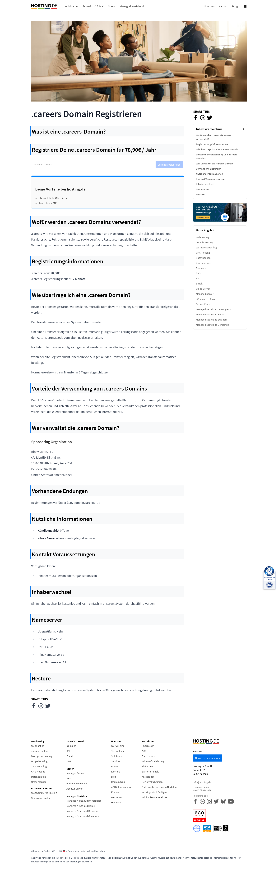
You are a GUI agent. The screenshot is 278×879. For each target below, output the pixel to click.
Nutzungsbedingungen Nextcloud (160, 787)
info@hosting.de (202, 782)
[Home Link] (44, 6)
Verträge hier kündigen (154, 792)
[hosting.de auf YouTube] (224, 801)
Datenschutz (148, 756)
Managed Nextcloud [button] (132, 6)
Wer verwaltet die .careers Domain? (215, 163)
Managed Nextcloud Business (211, 319)
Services (115, 761)
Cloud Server (203, 288)
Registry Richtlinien (152, 781)
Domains (201, 268)
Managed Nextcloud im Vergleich (213, 309)
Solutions (116, 756)
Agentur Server (74, 788)
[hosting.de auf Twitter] (217, 801)
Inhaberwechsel (204, 184)
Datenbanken (203, 257)
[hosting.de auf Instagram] (210, 801)
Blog (113, 776)
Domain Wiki (118, 781)
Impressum (148, 745)
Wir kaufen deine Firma (154, 797)
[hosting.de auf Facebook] (196, 801)
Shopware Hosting (41, 798)
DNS (198, 273)
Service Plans (203, 304)
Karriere (115, 771)
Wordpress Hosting (206, 247)
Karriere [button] (223, 6)
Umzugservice (203, 263)
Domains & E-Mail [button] (93, 6)
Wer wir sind (118, 745)
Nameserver (202, 189)
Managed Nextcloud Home (210, 314)
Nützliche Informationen (209, 173)
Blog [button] (235, 6)
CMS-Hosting (203, 252)
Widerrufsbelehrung (153, 761)
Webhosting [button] (72, 6)
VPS (68, 778)
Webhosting (202, 237)
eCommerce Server (206, 299)
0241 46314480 (202, 789)
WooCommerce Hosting (44, 792)
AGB (144, 751)
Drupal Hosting (39, 761)
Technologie (118, 751)
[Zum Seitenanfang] (9, 869)
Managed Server (204, 293)
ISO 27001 (116, 797)
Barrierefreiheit (150, 771)
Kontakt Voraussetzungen (210, 179)
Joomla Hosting (204, 242)
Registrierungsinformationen (212, 144)
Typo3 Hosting (39, 766)
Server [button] (112, 6)
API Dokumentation (121, 787)
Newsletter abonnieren (207, 758)
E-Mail (199, 283)
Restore (200, 194)
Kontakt (115, 792)
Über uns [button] (209, 6)
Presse (114, 766)
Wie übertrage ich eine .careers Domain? (218, 149)
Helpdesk (116, 802)
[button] (245, 6)
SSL (198, 278)
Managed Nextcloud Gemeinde (212, 324)
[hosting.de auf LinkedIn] (203, 801)
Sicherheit (147, 766)
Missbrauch (148, 776)
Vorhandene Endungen (208, 168)
